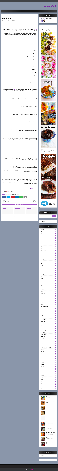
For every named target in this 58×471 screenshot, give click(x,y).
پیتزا (48, 255)
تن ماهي (48, 263)
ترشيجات (48, 259)
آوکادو (48, 231)
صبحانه (48, 313)
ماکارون (48, 371)
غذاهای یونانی (48, 341)
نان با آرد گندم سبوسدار (49, 411)
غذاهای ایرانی (48, 323)
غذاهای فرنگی (14, 194)
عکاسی (48, 315)
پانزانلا (3, 214)
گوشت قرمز (48, 366)
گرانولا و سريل (48, 364)
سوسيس (48, 300)
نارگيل (48, 381)
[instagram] (56, 1)
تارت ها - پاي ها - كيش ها (48, 257)
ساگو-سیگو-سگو (48, 285)
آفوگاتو (47, 427)
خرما (48, 270)
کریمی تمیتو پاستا (28, 214)
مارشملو (48, 369)
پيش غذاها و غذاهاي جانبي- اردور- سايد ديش (48, 253)
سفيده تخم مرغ (48, 293)
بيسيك (48, 240)
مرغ (5, 15)
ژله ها (48, 283)
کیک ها (48, 360)
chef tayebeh (5, 20)
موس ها (48, 377)
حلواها (48, 268)
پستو (48, 248)
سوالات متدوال (48, 295)
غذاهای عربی (48, 332)
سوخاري (48, 298)
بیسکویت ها (48, 242)
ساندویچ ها (48, 289)
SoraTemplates (31, 469)
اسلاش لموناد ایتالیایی (17, 214)
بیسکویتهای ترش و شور (48, 244)
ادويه (48, 233)
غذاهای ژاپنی (48, 328)
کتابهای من (48, 351)
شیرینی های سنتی (48, 308)
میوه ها (48, 379)
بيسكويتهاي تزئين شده (48, 238)
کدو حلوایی (48, 353)
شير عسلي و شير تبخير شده (48, 306)
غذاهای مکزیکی (48, 338)
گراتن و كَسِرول (48, 362)
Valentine (48, 229)
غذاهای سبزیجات (48, 330)
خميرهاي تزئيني (48, 274)
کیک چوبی (48, 358)
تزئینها (48, 261)
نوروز (48, 384)
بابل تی (47, 396)
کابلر (46, 422)
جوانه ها (48, 265)
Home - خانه (3, 0)
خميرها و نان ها (48, 272)
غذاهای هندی (48, 340)
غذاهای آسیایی (48, 317)
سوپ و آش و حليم (48, 296)
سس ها (48, 291)
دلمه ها (48, 278)
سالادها (48, 287)
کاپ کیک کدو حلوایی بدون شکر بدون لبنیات (50, 402)
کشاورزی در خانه (48, 356)
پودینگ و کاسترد (48, 250)
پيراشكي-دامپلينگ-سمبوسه (48, 252)
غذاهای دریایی (48, 326)
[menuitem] (2, 11)
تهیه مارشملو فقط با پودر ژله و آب (50, 443)
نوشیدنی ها (48, 386)
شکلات (48, 304)
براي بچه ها (48, 235)
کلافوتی (47, 437)
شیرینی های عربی (48, 310)
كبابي (48, 345)
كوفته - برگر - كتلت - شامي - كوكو (48, 347)
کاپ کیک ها (48, 349)
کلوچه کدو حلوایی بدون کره (50, 406)
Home (3, 15)
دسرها (48, 276)
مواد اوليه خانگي (48, 375)
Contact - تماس (9, 0)
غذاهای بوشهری (48, 325)
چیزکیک (48, 267)
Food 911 (31, 188)
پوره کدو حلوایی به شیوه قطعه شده (50, 433)
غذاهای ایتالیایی (8, 194)
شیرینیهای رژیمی (48, 311)
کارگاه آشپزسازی (49, 5)
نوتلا (48, 383)
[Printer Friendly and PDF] (7, 192)
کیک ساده (47, 417)
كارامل (48, 343)
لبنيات (48, 368)
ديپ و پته (48, 280)
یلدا (48, 388)
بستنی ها (48, 237)
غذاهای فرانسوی (48, 334)
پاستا (48, 246)
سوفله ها (48, 302)
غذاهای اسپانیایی (48, 319)
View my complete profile (50, 20)
